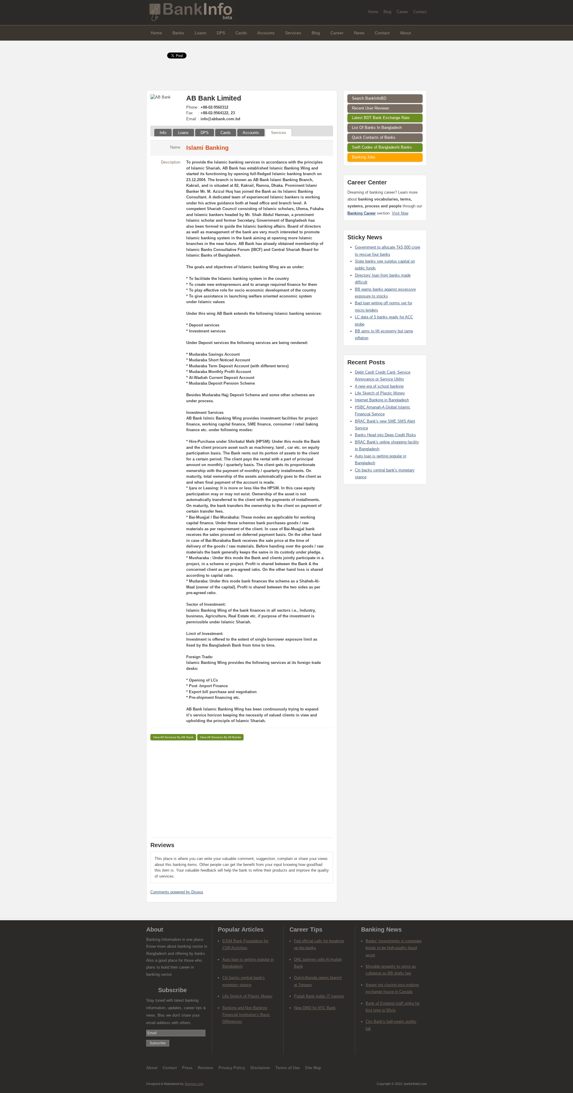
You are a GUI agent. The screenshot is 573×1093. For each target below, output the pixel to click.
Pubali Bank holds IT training (319, 996)
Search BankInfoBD (369, 98)
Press (187, 1068)
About (405, 32)
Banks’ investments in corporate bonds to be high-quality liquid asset (393, 948)
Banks (178, 32)
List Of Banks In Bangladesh (377, 127)
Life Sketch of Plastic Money (380, 393)
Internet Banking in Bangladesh (382, 400)
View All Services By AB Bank (173, 737)
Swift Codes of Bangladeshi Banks (382, 147)
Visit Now (400, 213)
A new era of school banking (379, 386)
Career (402, 12)
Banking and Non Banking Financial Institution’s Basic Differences (246, 1015)
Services (293, 32)
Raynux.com (194, 1084)
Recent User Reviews (370, 108)
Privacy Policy (231, 1068)
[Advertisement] (241, 788)
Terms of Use (287, 1068)
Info (163, 132)
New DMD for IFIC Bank (315, 1008)
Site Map (313, 1068)
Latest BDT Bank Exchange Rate (380, 117)
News (359, 32)
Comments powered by (176, 892)
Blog (387, 12)
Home (373, 12)
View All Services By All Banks (220, 737)
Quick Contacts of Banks (373, 137)
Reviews (205, 1068)
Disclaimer (260, 1068)
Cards (241, 32)
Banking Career (361, 213)
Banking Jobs (363, 157)
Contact (420, 12)
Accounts (266, 32)
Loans (200, 32)
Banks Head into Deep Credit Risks (385, 435)
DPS (221, 32)
